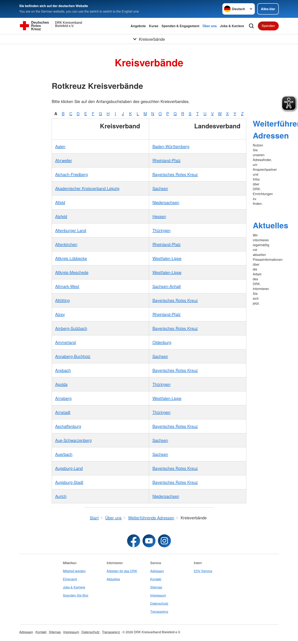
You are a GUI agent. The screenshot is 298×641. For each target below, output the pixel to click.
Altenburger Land (70, 230)
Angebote (138, 26)
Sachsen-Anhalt (166, 286)
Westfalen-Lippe (166, 258)
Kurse (153, 26)
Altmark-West (67, 286)
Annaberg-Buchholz (72, 356)
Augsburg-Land (69, 468)
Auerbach (63, 454)
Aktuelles (270, 225)
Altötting (62, 300)
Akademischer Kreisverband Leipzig (87, 188)
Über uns (210, 26)
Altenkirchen (66, 244)
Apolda (61, 384)
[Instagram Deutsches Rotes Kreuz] (164, 540)
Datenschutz (159, 603)
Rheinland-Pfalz (166, 160)
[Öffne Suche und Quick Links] (251, 26)
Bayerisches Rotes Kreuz (175, 174)
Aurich (60, 496)
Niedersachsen (165, 202)
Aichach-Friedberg (71, 174)
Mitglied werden (74, 571)
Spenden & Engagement (180, 26)
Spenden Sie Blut (75, 595)
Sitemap (156, 587)
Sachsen (160, 188)
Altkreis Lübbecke (71, 258)
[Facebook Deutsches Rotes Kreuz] (133, 540)
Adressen (157, 571)
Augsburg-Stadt (69, 482)
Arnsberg (63, 398)
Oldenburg (161, 342)
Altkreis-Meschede (71, 272)
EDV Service (203, 571)
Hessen (159, 216)
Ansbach (63, 370)
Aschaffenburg (68, 426)
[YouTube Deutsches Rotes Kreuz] (149, 540)
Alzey (60, 314)
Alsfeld (61, 216)
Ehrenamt (70, 579)
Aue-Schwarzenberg (73, 440)
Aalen (60, 146)
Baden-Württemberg (170, 146)
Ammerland (65, 342)
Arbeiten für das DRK (122, 571)
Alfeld (60, 202)
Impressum (158, 595)
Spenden (268, 25)
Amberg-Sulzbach (71, 328)
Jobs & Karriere (232, 26)
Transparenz (159, 611)
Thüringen (161, 230)
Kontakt (155, 579)
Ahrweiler (63, 160)
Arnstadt (62, 412)
